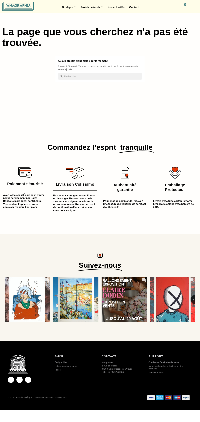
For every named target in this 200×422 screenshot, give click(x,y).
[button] (170, 6)
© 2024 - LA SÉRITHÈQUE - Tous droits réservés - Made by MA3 (37, 397)
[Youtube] (19, 380)
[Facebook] (11, 380)
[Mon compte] (196, 6)
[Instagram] (28, 380)
